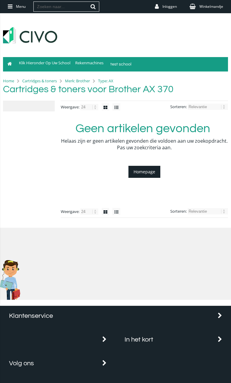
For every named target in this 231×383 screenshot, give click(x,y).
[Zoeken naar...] (93, 7)
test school (120, 64)
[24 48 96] (89, 107)
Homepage (144, 172)
